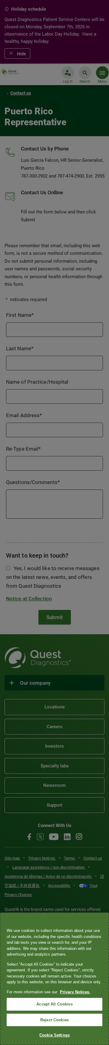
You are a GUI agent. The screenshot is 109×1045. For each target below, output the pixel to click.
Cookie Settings (54, 1035)
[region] (54, 978)
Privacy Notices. (75, 992)
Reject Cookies (54, 1020)
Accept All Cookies (54, 1004)
